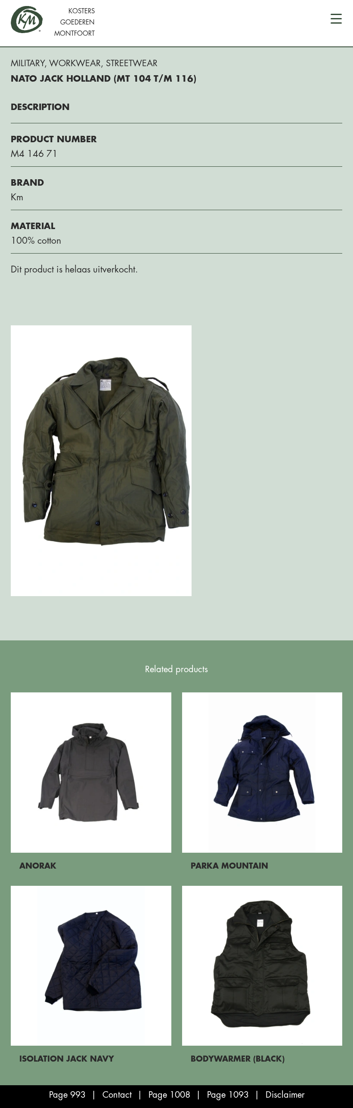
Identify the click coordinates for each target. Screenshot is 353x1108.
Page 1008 (169, 1094)
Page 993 (67, 1094)
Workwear (75, 63)
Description (40, 107)
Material (33, 226)
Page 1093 (228, 1094)
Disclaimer (285, 1094)
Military (27, 63)
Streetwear (132, 63)
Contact (117, 1094)
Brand (27, 182)
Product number (54, 139)
